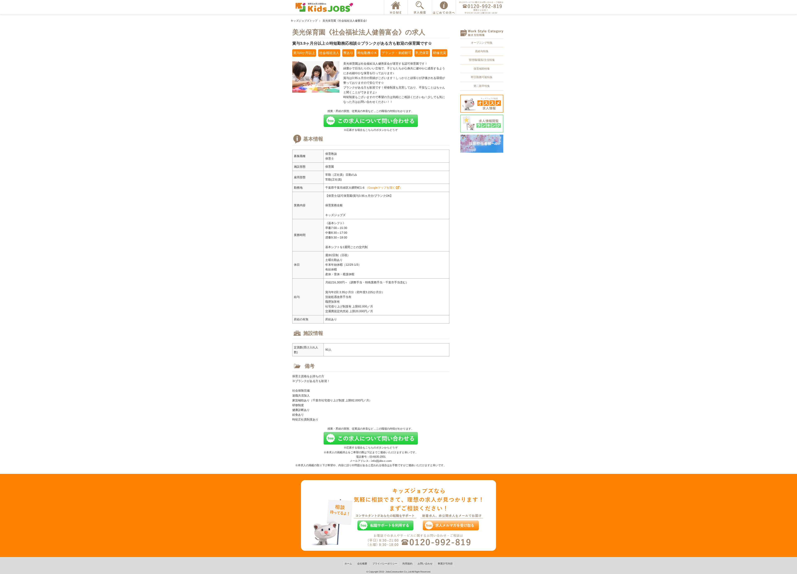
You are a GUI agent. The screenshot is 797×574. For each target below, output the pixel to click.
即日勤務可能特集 (482, 77)
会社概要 (362, 563)
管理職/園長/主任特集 (482, 59)
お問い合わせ (425, 563)
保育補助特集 (482, 68)
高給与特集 (482, 51)
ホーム (348, 563)
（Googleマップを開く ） (383, 187)
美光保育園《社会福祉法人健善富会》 (345, 20)
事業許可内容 (445, 563)
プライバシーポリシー (384, 563)
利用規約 (407, 563)
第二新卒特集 (482, 85)
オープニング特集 (482, 42)
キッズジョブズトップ (304, 20)
